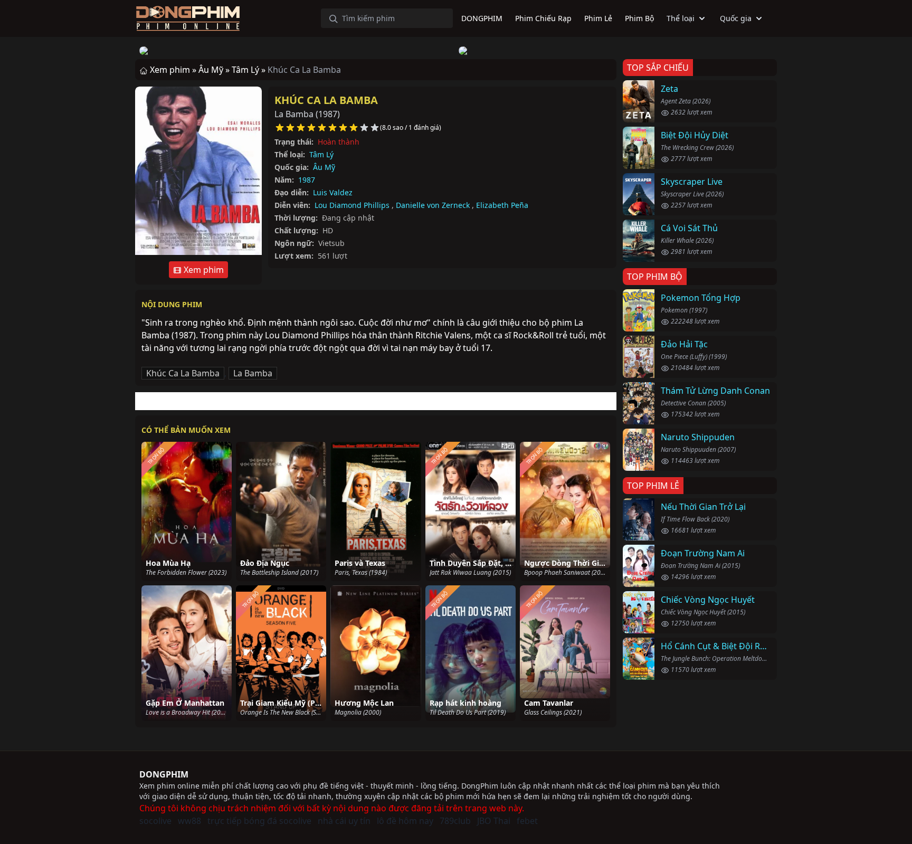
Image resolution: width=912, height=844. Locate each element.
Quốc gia (736, 18)
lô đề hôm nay (405, 821)
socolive (155, 821)
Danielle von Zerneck (433, 205)
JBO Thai (493, 821)
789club (455, 821)
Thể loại (681, 18)
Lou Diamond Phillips (352, 205)
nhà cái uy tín (344, 821)
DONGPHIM (163, 774)
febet (527, 821)
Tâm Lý (321, 154)
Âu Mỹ (324, 167)
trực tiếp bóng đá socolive (259, 821)
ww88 (189, 821)
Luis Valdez (333, 192)
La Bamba (252, 373)
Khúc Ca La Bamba (326, 100)
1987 (306, 180)
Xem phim (203, 270)
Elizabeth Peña (502, 205)
